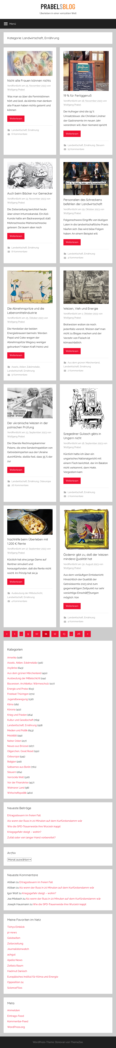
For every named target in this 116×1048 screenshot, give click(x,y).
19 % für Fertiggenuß (77, 95)
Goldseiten (13, 937)
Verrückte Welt (15, 777)
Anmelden (13, 1010)
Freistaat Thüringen (18, 694)
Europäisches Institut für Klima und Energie (32, 976)
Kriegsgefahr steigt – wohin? (24, 831)
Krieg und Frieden (17, 714)
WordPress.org (16, 1026)
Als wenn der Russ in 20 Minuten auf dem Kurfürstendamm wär (44, 820)
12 (55, 633)
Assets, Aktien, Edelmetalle (25, 366)
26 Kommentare (20, 485)
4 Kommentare (75, 257)
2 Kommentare (75, 370)
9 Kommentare (19, 374)
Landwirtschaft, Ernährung (25, 130)
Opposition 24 (15, 982)
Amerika (11, 657)
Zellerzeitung (15, 943)
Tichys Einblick (16, 926)
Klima (10, 704)
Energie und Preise (17, 688)
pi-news (12, 932)
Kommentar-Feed (17, 1021)
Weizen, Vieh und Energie (80, 308)
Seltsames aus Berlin (19, 767)
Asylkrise (12, 667)
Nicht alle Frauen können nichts (29, 80)
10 (36, 633)
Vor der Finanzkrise (17, 782)
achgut (11, 954)
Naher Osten (14, 740)
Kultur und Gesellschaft (20, 720)
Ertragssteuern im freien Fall (24, 815)
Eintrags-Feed (15, 1015)
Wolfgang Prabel (16, 89)
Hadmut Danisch (17, 971)
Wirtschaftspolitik (16, 792)
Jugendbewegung (17, 699)
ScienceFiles (14, 987)
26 (78, 633)
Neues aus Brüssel (17, 746)
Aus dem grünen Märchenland (84, 362)
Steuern (100, 145)
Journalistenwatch (18, 948)
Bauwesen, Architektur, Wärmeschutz (28, 683)
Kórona (11, 709)
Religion (11, 761)
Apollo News (14, 960)
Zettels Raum (15, 965)
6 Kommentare (19, 134)
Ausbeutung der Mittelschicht (26, 593)
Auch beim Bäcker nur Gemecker (30, 193)
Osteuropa (45, 481)
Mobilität (12, 735)
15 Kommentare (76, 149)
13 (64, 633)
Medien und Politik (17, 730)
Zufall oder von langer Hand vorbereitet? (31, 837)
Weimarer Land (15, 787)
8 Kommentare (19, 251)
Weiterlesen (16, 118)
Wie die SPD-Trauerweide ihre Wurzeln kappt (34, 826)
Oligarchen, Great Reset (20, 751)
